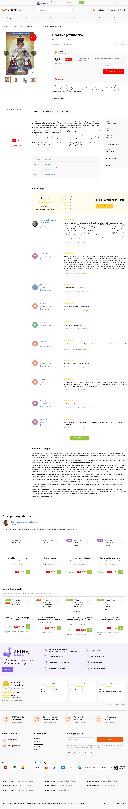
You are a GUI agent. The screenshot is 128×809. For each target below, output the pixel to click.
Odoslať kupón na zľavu (64, 429)
